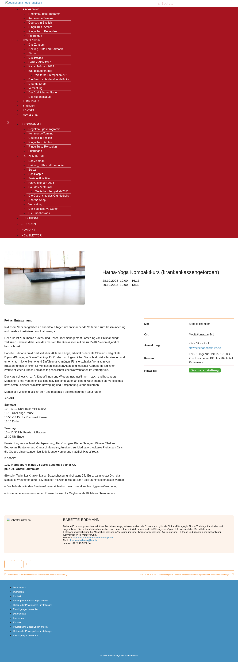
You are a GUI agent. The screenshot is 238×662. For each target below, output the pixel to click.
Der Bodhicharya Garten (43, 92)
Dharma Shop (37, 83)
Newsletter (31, 115)
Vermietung (35, 88)
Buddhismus (31, 101)
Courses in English (40, 22)
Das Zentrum (31, 40)
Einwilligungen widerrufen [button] (25, 609)
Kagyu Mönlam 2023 (41, 66)
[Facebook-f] (112, 645)
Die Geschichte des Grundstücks (48, 79)
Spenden (29, 106)
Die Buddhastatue (39, 96)
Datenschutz (19, 587)
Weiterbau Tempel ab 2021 (52, 75)
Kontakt (28, 110)
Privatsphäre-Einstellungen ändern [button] (30, 600)
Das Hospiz (35, 57)
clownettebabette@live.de (205, 347)
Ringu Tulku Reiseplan (42, 31)
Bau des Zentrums (39, 70)
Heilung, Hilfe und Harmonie (46, 48)
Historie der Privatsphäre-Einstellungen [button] (32, 605)
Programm (30, 9)
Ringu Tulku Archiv (40, 26)
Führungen (35, 35)
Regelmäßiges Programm (44, 13)
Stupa (32, 53)
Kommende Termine (40, 18)
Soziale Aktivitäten (39, 62)
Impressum (18, 592)
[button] (42, 119)
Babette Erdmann (81, 520)
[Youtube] (125, 645)
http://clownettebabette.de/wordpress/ (93, 537)
